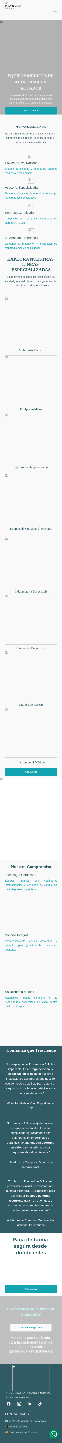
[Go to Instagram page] (20, 1404)
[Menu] (55, 10)
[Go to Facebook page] (10, 1404)
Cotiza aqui (31, 772)
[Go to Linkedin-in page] (31, 1404)
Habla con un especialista (30, 1327)
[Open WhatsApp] (54, 1434)
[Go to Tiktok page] (40, 1404)
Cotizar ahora (31, 110)
